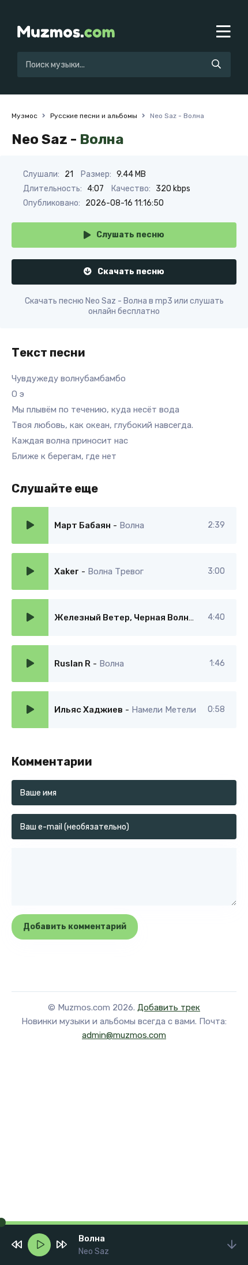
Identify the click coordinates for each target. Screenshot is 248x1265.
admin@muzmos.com (124, 1035)
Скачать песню (130, 272)
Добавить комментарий (74, 926)
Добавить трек (168, 1007)
